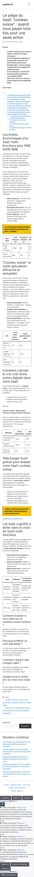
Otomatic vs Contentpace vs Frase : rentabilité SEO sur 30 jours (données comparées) (16, 710)
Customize (5, 798)
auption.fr (8, 4)
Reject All (16, 798)
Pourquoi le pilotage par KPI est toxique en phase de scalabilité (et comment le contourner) (16, 766)
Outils (7, 697)
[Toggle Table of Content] (4, 93)
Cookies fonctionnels (9, 823)
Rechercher (7, 722)
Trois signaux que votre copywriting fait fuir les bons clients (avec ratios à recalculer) (16, 744)
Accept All (27, 798)
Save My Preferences (19, 864)
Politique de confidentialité (17, 787)
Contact (6, 785)
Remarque (20, 823)
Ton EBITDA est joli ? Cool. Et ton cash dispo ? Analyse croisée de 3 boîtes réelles (17, 702)
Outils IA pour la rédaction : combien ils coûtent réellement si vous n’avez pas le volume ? (17, 774)
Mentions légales (16, 785)
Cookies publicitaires (9, 850)
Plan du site (26, 785)
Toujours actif (21, 807)
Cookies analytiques (9, 836)
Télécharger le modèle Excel (12, 518)
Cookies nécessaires (9, 807)
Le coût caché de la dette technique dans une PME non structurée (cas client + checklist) (17, 751)
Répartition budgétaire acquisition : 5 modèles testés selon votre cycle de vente (16, 759)
